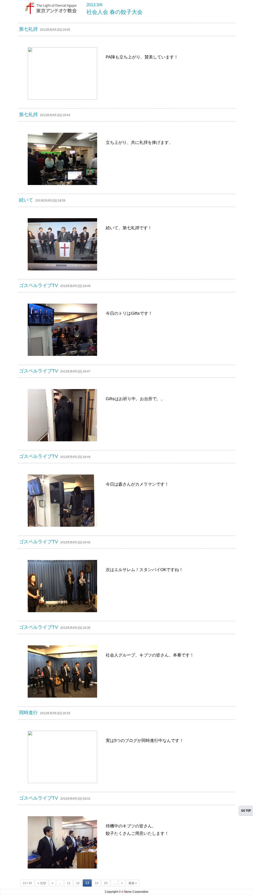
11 (68, 883)
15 (105, 883)
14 (96, 883)
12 (78, 883)
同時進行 (28, 712)
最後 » (132, 883)
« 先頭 (42, 883)
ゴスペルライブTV (38, 285)
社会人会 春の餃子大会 (114, 12)
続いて (26, 200)
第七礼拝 (28, 29)
